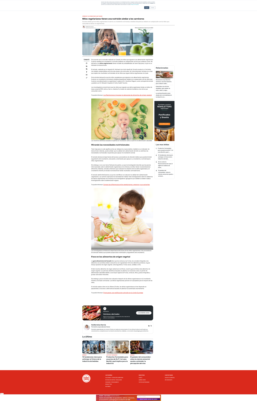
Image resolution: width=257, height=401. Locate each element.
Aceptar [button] (146, 7)
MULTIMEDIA (107, 386)
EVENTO (140, 377)
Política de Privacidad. (135, 4)
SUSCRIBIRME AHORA (143, 313)
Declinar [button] (152, 7)
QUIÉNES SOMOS (142, 379)
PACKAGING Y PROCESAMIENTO (112, 382)
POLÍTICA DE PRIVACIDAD (144, 382)
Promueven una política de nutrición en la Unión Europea (123, 293)
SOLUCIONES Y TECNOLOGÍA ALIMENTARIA (114, 377)
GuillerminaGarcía (90, 26)
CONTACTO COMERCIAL (170, 377)
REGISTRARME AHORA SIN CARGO (148, 399)
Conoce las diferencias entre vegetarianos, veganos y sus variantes (126, 185)
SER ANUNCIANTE (168, 379)
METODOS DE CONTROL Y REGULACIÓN (113, 379)
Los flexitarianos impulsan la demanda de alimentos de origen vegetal (127, 95)
